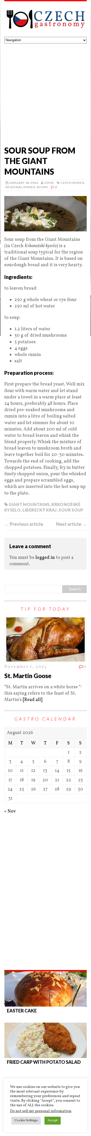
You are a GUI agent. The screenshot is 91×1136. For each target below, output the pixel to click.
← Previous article (23, 524)
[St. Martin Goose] (45, 658)
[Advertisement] (45, 92)
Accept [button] (53, 1120)
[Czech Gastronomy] (45, 19)
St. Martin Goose (27, 675)
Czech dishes (72, 183)
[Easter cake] (45, 989)
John (49, 183)
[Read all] (32, 700)
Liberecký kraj (39, 509)
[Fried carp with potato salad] (45, 1040)
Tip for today (45, 609)
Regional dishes (20, 187)
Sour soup (71, 509)
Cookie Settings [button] (26, 1120)
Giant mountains (29, 504)
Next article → (71, 524)
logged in (45, 558)
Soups (42, 187)
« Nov (10, 811)
